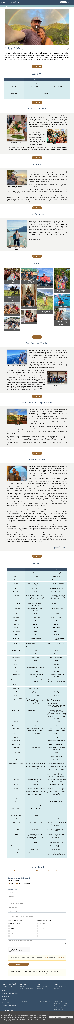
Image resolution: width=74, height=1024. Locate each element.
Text (20, 883)
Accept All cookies (67, 1017)
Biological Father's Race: (43, 920)
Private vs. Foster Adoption (60, 1003)
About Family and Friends (26, 999)
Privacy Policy (45, 957)
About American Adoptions (60, 999)
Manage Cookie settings (55, 1017)
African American (15, 923)
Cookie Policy (5, 1002)
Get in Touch (37, 66)
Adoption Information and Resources (60, 987)
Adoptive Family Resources (43, 1001)
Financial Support (24, 997)
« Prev (4, 6)
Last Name (11, 896)
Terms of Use (60, 957)
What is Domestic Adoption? (43, 990)
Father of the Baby (24, 995)
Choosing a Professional (43, 992)
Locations (4, 990)
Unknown (12, 936)
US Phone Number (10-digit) (16, 903)
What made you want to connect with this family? (21, 940)
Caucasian (13, 928)
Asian (11, 926)
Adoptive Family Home (42, 986)
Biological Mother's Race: (15, 920)
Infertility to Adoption (42, 997)
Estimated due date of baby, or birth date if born (21, 916)
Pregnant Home (24, 986)
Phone (28, 883)
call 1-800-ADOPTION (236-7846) (28, 973)
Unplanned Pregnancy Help (26, 992)
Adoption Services (58, 1001)
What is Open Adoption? (42, 999)
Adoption (56, 990)
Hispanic (12, 931)
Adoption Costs (41, 988)
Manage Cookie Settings (9, 1005)
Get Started (63, 2)
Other (12, 933)
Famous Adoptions (58, 1009)
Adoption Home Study (42, 995)
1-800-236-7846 (7, 987)
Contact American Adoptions (10, 993)
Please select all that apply (15, 880)
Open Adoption (23, 1001)
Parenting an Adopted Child (60, 997)
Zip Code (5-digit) (13, 911)
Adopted (56, 992)
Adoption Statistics (58, 1007)
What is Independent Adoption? (61, 1005)
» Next (70, 6)
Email (11, 883)
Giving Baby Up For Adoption (27, 988)
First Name (11, 892)
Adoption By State (58, 995)
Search (37, 6)
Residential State (13, 907)
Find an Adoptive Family (25, 990)
